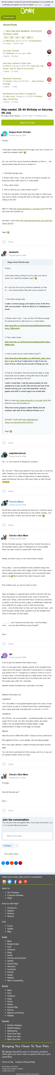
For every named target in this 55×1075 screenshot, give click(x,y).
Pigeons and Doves (15, 1012)
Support (10, 910)
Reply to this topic (27, 122)
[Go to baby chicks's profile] (49, 94)
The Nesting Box (35, 40)
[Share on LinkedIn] (16, 863)
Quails (10, 974)
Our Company (13, 892)
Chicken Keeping (14, 1025)
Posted (17, 135)
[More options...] (50, 133)
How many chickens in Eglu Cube (17, 63)
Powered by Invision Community (27, 1074)
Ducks (10, 955)
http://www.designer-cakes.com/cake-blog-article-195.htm (21, 420)
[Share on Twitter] (3, 863)
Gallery (10, 928)
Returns (10, 916)
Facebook (15, 881)
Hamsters (11, 966)
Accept (47, 4)
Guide (4, 937)
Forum (10, 925)
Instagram (4, 881)
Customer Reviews (15, 895)
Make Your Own (14, 1036)
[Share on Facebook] (7, 863)
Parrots (10, 972)
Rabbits (10, 977)
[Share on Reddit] (12, 863)
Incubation (11, 969)
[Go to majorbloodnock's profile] (4, 454)
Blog (9, 931)
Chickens (11, 949)
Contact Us (12, 907)
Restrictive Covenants (12, 78)
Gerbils (10, 960)
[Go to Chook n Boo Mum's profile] (4, 537)
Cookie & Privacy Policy (25, 1062)
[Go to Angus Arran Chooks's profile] (4, 133)
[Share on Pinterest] (20, 863)
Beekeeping (12, 1030)
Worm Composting (15, 980)
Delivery (10, 913)
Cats (29, 53)
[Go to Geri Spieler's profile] (49, 32)
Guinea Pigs (12, 963)
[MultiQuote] (4, 242)
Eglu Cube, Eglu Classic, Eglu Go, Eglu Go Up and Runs (23, 67)
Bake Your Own (13, 1039)
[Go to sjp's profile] (4, 655)
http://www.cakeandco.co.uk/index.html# (29, 208)
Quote (10, 241)
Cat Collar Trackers (11, 50)
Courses (5, 1021)
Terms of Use (7, 1062)
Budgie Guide (13, 944)
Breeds (5, 986)
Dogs (9, 952)
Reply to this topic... (14, 835)
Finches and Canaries (16, 958)
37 (29, 37)
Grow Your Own (14, 1033)
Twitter (9, 881)
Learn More (7, 1057)
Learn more (38, 4)
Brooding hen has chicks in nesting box (19, 93)
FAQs (9, 898)
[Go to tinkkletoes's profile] (49, 52)
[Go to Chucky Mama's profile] (4, 503)
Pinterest (25, 881)
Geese (10, 1004)
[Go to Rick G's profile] (49, 64)
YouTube (20, 881)
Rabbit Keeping (13, 1028)
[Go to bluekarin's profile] (4, 253)
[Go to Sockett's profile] (49, 79)
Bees (9, 941)
